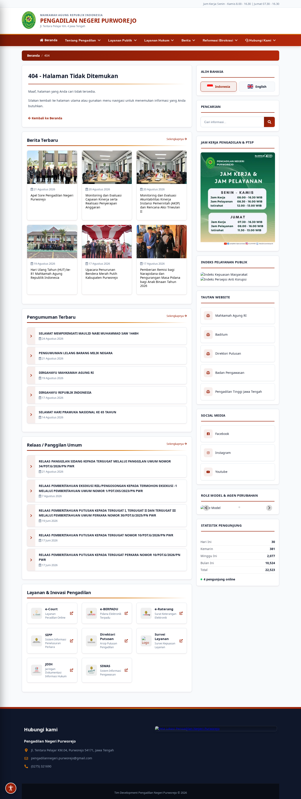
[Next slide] (269, 508)
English (260, 86)
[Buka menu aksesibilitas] (10, 788)
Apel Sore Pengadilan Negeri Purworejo (52, 197)
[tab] (236, 507)
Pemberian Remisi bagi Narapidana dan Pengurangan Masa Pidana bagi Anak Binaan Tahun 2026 (160, 278)
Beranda (33, 55)
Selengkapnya (175, 139)
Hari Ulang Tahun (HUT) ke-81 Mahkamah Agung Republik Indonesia (51, 274)
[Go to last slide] (206, 508)
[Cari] (269, 122)
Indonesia (222, 86)
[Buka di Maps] (216, 728)
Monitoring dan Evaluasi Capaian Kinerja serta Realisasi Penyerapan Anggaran (103, 201)
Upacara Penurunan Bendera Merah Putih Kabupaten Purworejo (101, 274)
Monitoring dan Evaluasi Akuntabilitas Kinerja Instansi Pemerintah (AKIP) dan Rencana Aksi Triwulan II (160, 203)
